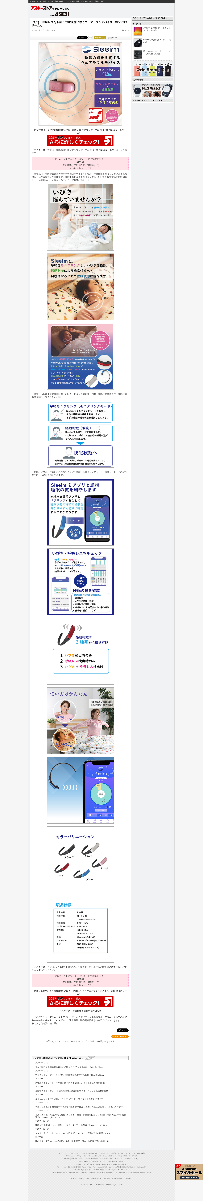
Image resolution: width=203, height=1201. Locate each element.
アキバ (112, 1153)
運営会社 (106, 1178)
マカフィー (79, 1156)
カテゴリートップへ (120, 1036)
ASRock (78, 1164)
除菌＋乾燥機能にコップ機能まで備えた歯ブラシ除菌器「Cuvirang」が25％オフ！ (73, 1125)
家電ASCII (77, 1167)
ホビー (97, 1153)
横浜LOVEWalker (81, 1172)
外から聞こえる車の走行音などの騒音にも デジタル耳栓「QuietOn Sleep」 (70, 1067)
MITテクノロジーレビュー (122, 1170)
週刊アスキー (87, 1170)
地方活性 (118, 1167)
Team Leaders (97, 1167)
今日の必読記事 (77, 1170)
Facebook (46, 1020)
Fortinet (109, 1164)
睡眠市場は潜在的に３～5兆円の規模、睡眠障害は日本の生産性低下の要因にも (72, 1141)
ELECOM (87, 1156)
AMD (100, 1156)
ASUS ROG (112, 1156)
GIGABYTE (86, 1161)
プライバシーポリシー (93, 1178)
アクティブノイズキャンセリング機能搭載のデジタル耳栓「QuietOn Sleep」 (70, 1075)
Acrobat (87, 1158)
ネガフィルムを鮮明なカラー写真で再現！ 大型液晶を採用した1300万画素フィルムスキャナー (79, 1107)
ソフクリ (135, 1158)
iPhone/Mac (90, 1153)
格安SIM (70, 1167)
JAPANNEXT (122, 1164)
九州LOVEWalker (119, 1172)
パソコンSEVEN (122, 1156)
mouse (72, 1156)
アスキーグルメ (87, 1167)
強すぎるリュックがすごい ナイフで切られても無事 (157, 52)
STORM (134, 1156)
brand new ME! (112, 1161)
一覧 (90, 37)
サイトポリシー (77, 1178)
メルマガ (58, 1020)
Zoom (116, 1158)
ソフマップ (103, 1161)
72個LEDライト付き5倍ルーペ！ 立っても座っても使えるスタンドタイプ (69, 1099)
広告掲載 (127, 1178)
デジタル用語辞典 (98, 1170)
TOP (59, 1153)
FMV (67, 1156)
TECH (76, 1153)
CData (98, 1164)
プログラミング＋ (108, 1167)
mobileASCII (109, 1170)
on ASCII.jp (59, 14)
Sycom (105, 1156)
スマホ (117, 1153)
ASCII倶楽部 (141, 1153)
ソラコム (85, 1164)
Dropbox (91, 1164)
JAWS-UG (74, 1158)
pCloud (121, 1161)
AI (62, 1153)
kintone (81, 1158)
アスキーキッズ (61, 1167)
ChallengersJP (141, 1167)
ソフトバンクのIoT (125, 1158)
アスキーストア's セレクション (50, 8)
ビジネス (70, 1153)
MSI (80, 1161)
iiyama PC (94, 1156)
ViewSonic (95, 1161)
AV (107, 1153)
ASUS (115, 1164)
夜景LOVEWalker (107, 1172)
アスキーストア (42, 150)
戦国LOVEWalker (145, 1172)
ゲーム (133, 1153)
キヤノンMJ (94, 1158)
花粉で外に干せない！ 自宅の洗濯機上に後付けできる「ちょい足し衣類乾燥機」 (72, 1091)
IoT (66, 1153)
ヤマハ (112, 1158)
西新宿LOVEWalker (95, 1172)
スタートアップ (125, 1153)
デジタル (82, 1153)
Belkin (106, 1158)
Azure (101, 1158)
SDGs (124, 1167)
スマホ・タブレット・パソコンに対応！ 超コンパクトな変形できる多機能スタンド (73, 1133)
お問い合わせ (117, 1178)
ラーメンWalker (57, 1172)
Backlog (103, 1164)
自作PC (103, 1153)
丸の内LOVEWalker (132, 1172)
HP (129, 1156)
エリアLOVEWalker (69, 1172)
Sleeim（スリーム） (110, 150)
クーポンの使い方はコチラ (80, 168)
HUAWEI (67, 1158)
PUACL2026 (131, 1167)
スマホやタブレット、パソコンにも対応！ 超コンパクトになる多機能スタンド (71, 1083)
